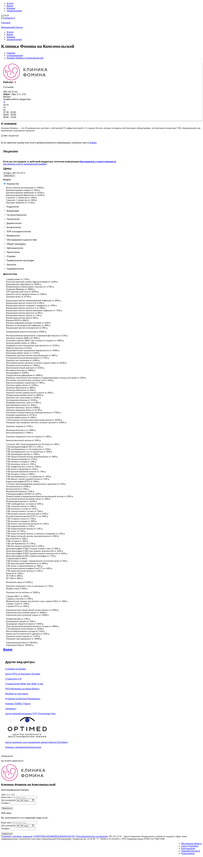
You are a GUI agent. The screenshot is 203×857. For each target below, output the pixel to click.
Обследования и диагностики (22, 240)
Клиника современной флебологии (23, 747)
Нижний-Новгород (190, 851)
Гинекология (13, 219)
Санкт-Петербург (190, 846)
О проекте (6, 836)
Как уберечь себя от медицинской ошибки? (25, 164)
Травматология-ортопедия (20, 260)
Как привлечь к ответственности (97, 161)
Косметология (14, 227)
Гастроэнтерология (16, 215)
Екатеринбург (188, 848)
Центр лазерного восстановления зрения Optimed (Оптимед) (36, 742)
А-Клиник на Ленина (15, 669)
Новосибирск (188, 853)
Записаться (9, 176)
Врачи (10, 6)
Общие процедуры (16, 244)
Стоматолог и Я (13, 679)
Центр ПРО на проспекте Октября (22, 674)
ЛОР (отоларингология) (19, 231)
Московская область (191, 843)
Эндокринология (15, 269)
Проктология (13, 252)
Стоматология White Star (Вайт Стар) (24, 684)
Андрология (13, 207)
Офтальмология (15, 248)
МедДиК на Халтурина (16, 694)
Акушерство (13, 184)
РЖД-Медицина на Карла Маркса (22, 689)
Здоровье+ (10, 708)
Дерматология (14, 223)
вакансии (27, 836)
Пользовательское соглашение (92, 836)
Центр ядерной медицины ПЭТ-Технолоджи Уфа (30, 713)
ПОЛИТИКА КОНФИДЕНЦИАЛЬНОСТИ (54, 836)
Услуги (10, 3)
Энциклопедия (14, 11)
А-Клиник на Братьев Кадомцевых (22, 699)
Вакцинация (13, 211)
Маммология (13, 235)
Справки (11, 256)
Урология (11, 264)
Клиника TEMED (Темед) (18, 704)
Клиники (11, 8)
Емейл (93, 143)
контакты (17, 836)
